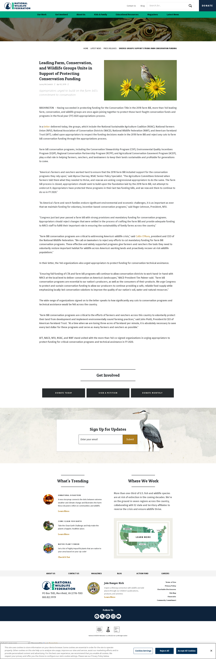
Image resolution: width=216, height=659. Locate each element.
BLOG (119, 573)
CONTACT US (73, 573)
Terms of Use (170, 582)
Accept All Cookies (186, 650)
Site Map (172, 593)
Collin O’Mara (143, 236)
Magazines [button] (152, 14)
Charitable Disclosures (166, 589)
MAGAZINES (96, 573)
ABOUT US (50, 573)
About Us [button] (81, 14)
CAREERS (165, 573)
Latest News (96, 48)
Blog (143, 6)
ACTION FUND (142, 573)
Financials (172, 597)
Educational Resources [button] (127, 14)
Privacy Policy (170, 586)
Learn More (63, 511)
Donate (207, 5)
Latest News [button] (173, 14)
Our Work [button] (41, 14)
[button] (130, 439)
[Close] (211, 650)
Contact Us (131, 6)
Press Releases (110, 48)
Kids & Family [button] (100, 14)
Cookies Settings (143, 650)
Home (85, 48)
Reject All (164, 650)
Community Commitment (166, 600)
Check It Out (64, 557)
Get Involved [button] (61, 14)
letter (47, 126)
